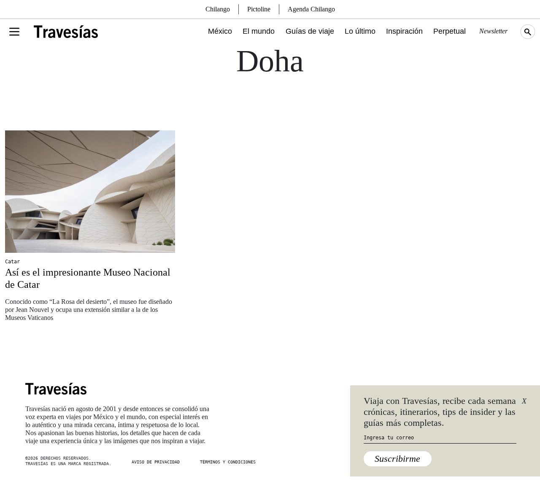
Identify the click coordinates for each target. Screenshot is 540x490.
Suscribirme (397, 458)
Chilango (217, 9)
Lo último (360, 31)
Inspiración (404, 31)
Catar (12, 262)
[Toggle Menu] (14, 31)
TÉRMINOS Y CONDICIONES (228, 462)
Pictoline (258, 9)
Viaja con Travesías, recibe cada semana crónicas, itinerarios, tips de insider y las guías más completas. (440, 411)
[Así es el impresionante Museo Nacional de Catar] (90, 191)
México (220, 31)
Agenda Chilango (311, 9)
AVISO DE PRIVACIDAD (156, 462)
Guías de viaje (310, 31)
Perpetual (449, 31)
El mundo (259, 31)
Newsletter (493, 31)
